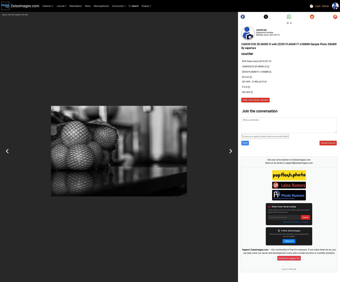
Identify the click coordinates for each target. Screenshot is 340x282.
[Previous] (7, 154)
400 (248, 92)
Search (305, 217)
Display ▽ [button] (146, 6)
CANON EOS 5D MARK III (254, 66)
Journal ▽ (61, 6)
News (88, 6)
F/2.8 (244, 87)
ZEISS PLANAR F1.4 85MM (255, 71)
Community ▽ (119, 6)
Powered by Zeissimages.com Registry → (296, 222)
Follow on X (289, 241)
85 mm (245, 77)
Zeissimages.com (25, 6)
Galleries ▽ (47, 6)
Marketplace (76, 6)
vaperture (261, 30)
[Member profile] (248, 33)
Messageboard (101, 6)
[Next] (231, 154)
